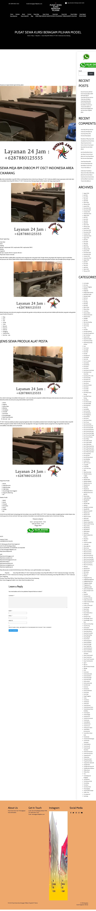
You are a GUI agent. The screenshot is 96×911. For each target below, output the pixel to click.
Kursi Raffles (86, 409)
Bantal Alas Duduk (87, 294)
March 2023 (86, 269)
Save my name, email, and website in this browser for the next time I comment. (30, 627)
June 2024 (86, 241)
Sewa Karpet (86, 627)
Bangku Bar (86, 290)
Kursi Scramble (87, 411)
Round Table (86, 611)
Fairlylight (86, 318)
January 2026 (86, 206)
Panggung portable (88, 587)
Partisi (85, 592)
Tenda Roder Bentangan (89, 738)
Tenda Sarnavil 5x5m (88, 753)
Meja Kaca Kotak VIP (88, 511)
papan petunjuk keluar (88, 588)
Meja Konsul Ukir (87, 516)
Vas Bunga (86, 796)
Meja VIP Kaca (87, 568)
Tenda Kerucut (87, 716)
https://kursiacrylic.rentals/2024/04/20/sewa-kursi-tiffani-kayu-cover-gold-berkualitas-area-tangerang (25, 570)
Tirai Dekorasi (87, 779)
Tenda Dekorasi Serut (88, 707)
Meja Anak (86, 477)
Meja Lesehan (87, 525)
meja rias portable (87, 542)
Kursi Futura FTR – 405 (88, 375)
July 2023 (85, 261)
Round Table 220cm (88, 612)
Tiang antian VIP (87, 755)
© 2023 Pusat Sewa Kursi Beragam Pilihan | (18, 903)
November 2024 (87, 232)
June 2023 (86, 263)
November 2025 (87, 210)
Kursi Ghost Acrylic (88, 385)
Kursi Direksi (86, 363)
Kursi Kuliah (86, 388)
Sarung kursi (86, 614)
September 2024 (87, 235)
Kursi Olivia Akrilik (87, 403)
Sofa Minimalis (87, 685)
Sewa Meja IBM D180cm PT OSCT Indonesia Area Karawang (38, 574)
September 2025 (87, 213)
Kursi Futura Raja (87, 377)
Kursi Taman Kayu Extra (89, 429)
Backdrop (86, 288)
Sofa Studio (86, 692)
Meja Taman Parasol (88, 562)
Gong (85, 327)
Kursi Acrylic (86, 348)
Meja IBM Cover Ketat (88, 507)
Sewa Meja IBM (87, 637)
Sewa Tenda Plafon (88, 649)
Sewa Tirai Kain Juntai (88, 661)
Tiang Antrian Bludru (88, 761)
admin (22, 85)
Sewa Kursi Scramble (88, 633)
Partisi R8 (86, 594)
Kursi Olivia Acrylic (87, 401)
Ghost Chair (86, 324)
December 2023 (87, 252)
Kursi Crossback (87, 361)
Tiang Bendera (87, 764)
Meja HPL (86, 501)
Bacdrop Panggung (88, 287)
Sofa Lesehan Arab (88, 683)
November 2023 (87, 254)
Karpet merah (87, 337)
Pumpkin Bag (86, 607)
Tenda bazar (86, 701)
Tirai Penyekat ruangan (88, 790)
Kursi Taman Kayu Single (89, 435)
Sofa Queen (86, 688)
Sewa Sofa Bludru (87, 642)
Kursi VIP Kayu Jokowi (88, 457)
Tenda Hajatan (87, 712)
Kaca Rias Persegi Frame (89, 333)
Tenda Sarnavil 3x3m (88, 751)
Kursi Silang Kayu (87, 413)
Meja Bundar (86, 488)
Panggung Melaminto (88, 581)
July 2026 (86, 195)
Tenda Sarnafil (87, 746)
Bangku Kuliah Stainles (88, 292)
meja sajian (86, 544)
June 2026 (86, 197)
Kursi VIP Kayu (87, 455)
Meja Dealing (86, 496)
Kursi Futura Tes (87, 379)
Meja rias (85, 540)
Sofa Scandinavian (88, 690)
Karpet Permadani (87, 338)
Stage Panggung (87, 696)
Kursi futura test (87, 381)
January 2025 (86, 228)
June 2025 (86, 219)
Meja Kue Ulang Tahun (88, 522)
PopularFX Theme (33, 903)
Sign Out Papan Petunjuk (89, 666)
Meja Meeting (86, 527)
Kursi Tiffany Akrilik (88, 442)
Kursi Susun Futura (87, 420)
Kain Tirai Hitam (87, 335)
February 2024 (87, 248)
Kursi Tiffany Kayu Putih (89, 451)
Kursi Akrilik (86, 350)
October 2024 (87, 234)
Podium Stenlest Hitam (89, 601)
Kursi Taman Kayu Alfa (88, 427)
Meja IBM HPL (86, 509)
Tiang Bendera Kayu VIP (89, 766)
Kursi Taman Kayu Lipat (89, 431)
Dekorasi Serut (87, 316)
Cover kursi (86, 311)
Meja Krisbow (86, 520)
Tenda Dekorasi (87, 705)
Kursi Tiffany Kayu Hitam (89, 450)
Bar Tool (85, 300)
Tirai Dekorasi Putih (88, 781)
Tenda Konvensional (88, 718)
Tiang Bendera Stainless (89, 768)
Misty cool (86, 574)
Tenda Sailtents (87, 744)
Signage (85, 668)
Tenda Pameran (87, 724)
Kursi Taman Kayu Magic (89, 433)
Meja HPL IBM (86, 503)
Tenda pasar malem (88, 727)
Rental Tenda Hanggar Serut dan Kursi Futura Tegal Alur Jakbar (87, 110)
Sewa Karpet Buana (88, 631)
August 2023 (86, 260)
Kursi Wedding (87, 459)
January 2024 (86, 250)
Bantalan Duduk (87, 296)
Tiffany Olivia (86, 772)
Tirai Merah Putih (87, 786)
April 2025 (86, 223)
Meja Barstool (87, 485)
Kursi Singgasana (87, 414)
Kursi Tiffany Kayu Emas (89, 446)
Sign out (85, 664)
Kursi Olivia (86, 400)
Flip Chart (86, 320)
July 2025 (86, 217)
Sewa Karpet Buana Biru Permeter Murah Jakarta (87, 147)
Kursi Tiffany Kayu (87, 444)
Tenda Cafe (86, 703)
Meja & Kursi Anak (87, 472)
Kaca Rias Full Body (88, 331)
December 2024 (87, 230)
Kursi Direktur (86, 364)
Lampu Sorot (86, 461)
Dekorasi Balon (87, 313)
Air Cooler (86, 285)
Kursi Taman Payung (88, 437)
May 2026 (86, 199)
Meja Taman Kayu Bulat (89, 559)
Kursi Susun (86, 418)
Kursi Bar (85, 353)
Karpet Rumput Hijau (88, 340)
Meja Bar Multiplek (87, 481)
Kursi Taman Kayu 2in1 (88, 425)
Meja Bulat (86, 487)
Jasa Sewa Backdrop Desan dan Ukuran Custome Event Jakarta (87, 154)
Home (28, 35)
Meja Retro (86, 538)
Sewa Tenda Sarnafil (88, 655)
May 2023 (86, 265)
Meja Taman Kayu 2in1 (88, 555)
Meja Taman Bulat (87, 550)
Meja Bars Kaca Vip (88, 483)
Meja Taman (86, 548)
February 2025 (87, 226)
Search (80, 71)
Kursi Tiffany (86, 438)
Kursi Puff (86, 407)
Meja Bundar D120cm (88, 490)
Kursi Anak (86, 351)
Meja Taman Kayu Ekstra (89, 561)
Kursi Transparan (87, 453)
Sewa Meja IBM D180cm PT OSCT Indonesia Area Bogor (54, 572)
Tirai (85, 773)
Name (10, 610)
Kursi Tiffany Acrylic (88, 440)
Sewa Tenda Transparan (89, 659)
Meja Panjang (86, 531)
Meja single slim (87, 546)
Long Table (86, 466)
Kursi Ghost (86, 383)
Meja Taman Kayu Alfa (88, 557)
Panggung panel (87, 585)
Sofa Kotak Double (88, 674)
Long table (86, 464)
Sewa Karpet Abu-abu (88, 629)
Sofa (85, 670)
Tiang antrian (86, 757)
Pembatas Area (87, 596)
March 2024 (86, 247)
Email (10, 615)
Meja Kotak (86, 518)
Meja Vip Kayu (87, 570)
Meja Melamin (87, 529)
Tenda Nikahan (87, 722)
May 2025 (86, 221)
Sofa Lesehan (87, 681)
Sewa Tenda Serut (88, 657)
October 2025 (87, 211)
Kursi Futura (86, 366)
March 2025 (86, 224)
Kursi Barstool (87, 355)
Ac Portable (86, 283)
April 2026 (86, 200)
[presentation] (50, 856)
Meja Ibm (37, 35)
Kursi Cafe (86, 359)
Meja (32, 35)
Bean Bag (86, 301)
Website (11, 620)
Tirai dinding (86, 783)
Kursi (85, 346)
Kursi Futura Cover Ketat (89, 370)
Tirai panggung (87, 788)
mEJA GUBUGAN (87, 498)
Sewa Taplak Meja (87, 646)
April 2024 (86, 245)
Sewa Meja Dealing (88, 635)
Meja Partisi (86, 533)
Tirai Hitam (86, 785)
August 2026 (86, 193)
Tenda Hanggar (87, 714)
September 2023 (87, 258)
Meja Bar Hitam (87, 479)
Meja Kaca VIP (87, 514)
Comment (12, 595)
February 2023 (87, 271)
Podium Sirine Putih (88, 599)
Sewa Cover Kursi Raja (88, 624)
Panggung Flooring (88, 577)
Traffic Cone (86, 792)
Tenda (85, 698)
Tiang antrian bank (88, 759)
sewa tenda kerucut (88, 648)
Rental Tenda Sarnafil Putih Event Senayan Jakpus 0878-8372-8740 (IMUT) (87, 93)
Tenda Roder (86, 737)
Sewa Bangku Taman (88, 618)
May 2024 (86, 243)
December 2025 (87, 208)
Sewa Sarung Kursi (88, 640)
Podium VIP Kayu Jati (88, 605)
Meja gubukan (86, 500)
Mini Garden (86, 572)
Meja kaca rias (87, 512)
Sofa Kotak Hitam (87, 675)
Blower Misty (86, 309)
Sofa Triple (86, 694)
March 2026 (86, 202)
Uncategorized (87, 794)
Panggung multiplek (88, 583)
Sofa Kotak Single (87, 677)
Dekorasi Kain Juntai (88, 314)
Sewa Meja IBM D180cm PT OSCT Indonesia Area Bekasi (27, 572)
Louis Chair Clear (87, 468)
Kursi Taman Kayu (87, 424)
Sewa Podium (87, 638)
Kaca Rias (86, 329)
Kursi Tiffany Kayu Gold (89, 448)
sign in (85, 662)
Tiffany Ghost (87, 770)
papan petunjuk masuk (88, 590)
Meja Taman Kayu (87, 553)
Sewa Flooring (87, 625)
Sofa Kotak (86, 672)
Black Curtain (86, 307)
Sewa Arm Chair (87, 616)
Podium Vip (86, 603)
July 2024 (86, 239)
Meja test (86, 566)
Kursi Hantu (86, 387)
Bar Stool (86, 298)
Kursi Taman (86, 422)
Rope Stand (86, 609)
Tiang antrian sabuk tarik (89, 762)
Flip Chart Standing (88, 322)
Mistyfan (85, 575)
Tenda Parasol (87, 725)
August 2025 (86, 215)
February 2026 (87, 204)
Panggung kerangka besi (89, 579)
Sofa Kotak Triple (87, 679)
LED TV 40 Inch (87, 462)
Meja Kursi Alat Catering (89, 524)
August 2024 (86, 237)
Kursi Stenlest (87, 416)
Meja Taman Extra (87, 551)
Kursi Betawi (86, 357)
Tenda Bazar (86, 699)
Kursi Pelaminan (87, 405)
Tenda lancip (86, 720)
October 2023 (87, 256)
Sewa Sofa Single (87, 644)
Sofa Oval (86, 687)
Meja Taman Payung (88, 564)
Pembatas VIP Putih (88, 598)
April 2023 (86, 267)
